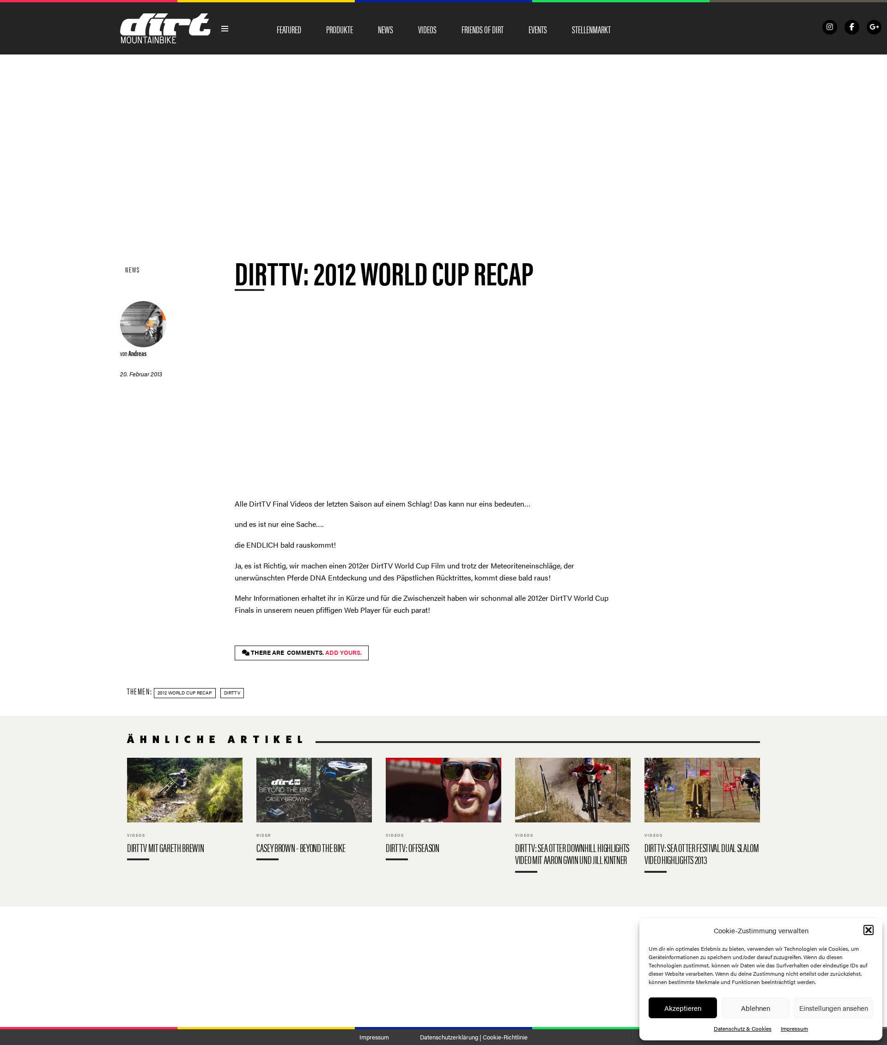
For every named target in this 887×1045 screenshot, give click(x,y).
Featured (289, 29)
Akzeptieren (682, 1008)
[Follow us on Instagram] (829, 27)
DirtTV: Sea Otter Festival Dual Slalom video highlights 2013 (702, 817)
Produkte (339, 29)
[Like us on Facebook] (851, 27)
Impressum (794, 1028)
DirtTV (232, 692)
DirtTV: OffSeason (443, 811)
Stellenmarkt (591, 29)
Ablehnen (755, 1008)
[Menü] (225, 29)
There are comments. (305, 652)
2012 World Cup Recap (185, 692)
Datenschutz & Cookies (743, 1028)
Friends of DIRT (483, 29)
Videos (427, 29)
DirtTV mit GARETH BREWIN (185, 811)
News (385, 29)
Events (538, 29)
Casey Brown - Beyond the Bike (314, 811)
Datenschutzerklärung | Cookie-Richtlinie (474, 1037)
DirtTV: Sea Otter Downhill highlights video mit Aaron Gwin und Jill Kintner (573, 817)
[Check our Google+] (874, 27)
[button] (868, 930)
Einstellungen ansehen (833, 1008)
